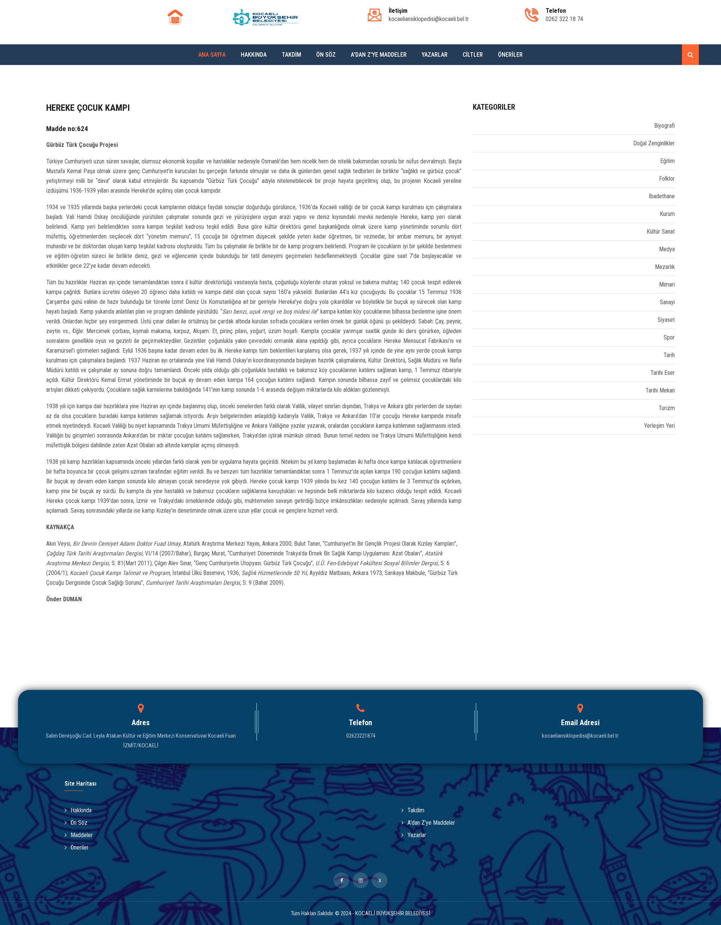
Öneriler (80, 847)
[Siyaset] (474, 319)
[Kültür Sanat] (474, 231)
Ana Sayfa (212, 54)
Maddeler (82, 835)
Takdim (415, 810)
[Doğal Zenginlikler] (474, 143)
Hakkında (254, 54)
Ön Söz (326, 54)
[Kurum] (474, 213)
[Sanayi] (474, 302)
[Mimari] (474, 284)
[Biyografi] (474, 125)
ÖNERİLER (510, 54)
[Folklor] (474, 178)
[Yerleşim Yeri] (474, 425)
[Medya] (474, 249)
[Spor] (474, 337)
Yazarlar (435, 54)
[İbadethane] (474, 196)
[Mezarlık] (474, 266)
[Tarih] (474, 355)
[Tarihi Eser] (474, 372)
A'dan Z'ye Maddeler (379, 54)
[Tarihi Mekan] (474, 390)
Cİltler (473, 54)
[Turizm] (474, 408)
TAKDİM (291, 54)
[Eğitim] (474, 160)
